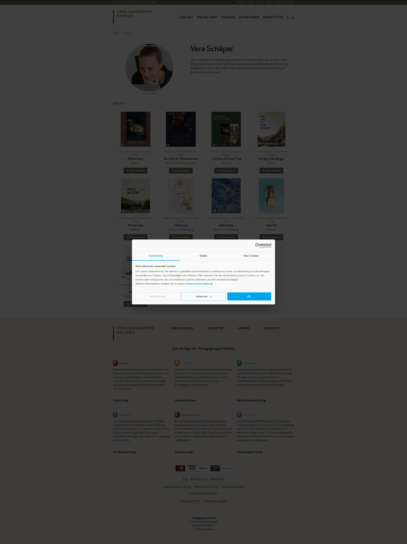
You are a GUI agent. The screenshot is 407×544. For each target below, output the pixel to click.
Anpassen (202, 296)
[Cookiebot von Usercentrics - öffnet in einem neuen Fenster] (258, 245)
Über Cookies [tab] (251, 255)
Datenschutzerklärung (199, 283)
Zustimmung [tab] (156, 255)
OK (249, 296)
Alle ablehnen (158, 296)
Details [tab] (203, 255)
